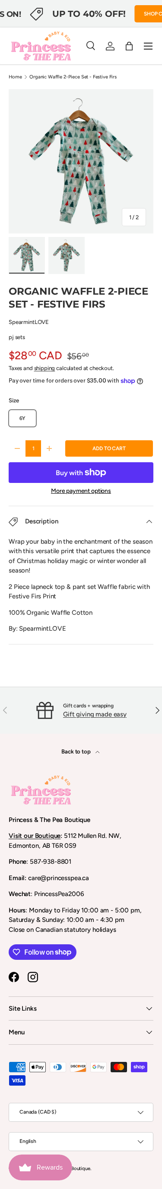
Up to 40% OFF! (89, 13)
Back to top (76, 751)
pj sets (17, 336)
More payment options (81, 491)
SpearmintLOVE (29, 321)
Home (15, 77)
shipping (44, 367)
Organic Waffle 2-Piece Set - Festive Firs (73, 77)
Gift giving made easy (95, 714)
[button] (129, 46)
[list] (81, 161)
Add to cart (108, 448)
